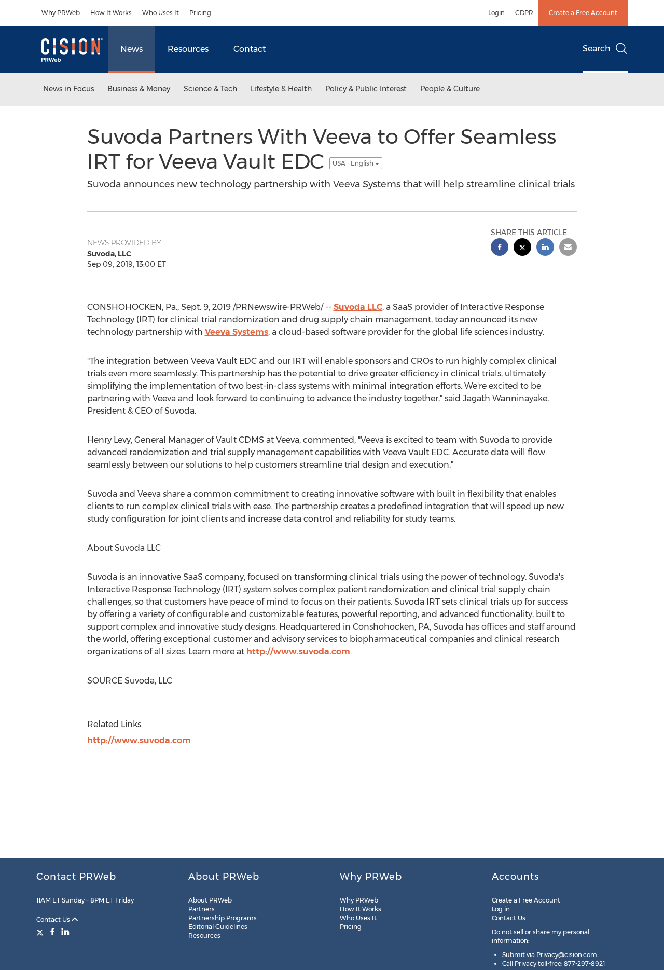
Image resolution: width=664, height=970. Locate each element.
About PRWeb (210, 900)
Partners (201, 909)
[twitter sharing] (522, 248)
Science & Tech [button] (210, 88)
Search (597, 48)
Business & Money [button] (138, 88)
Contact (249, 49)
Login (496, 13)
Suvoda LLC (358, 307)
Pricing (200, 13)
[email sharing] (568, 248)
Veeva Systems (236, 332)
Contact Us (54, 919)
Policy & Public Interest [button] (366, 88)
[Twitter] (41, 931)
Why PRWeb (61, 13)
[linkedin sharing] (545, 248)
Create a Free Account (583, 13)
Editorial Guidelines (217, 927)
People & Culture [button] (450, 88)
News (131, 49)
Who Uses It (160, 13)
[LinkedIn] (65, 931)
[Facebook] (52, 931)
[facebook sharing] (499, 248)
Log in (501, 909)
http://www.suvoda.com (298, 652)
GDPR (524, 13)
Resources (188, 49)
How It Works (111, 13)
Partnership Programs (222, 918)
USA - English (354, 163)
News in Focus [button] (68, 88)
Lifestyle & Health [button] (281, 88)
